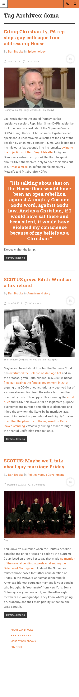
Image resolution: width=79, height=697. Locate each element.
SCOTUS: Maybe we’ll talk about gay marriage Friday (34, 464)
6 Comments (38, 484)
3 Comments (32, 61)
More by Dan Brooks (23, 641)
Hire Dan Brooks (21, 635)
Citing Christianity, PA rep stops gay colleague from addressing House (34, 37)
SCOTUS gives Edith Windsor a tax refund (38, 282)
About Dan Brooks (22, 629)
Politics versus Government (45, 474)
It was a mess (19, 167)
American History (38, 293)
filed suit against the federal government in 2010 (35, 382)
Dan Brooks (15, 51)
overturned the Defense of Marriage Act (35, 373)
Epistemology (36, 51)
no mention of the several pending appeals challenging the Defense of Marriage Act (39, 563)
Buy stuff (17, 647)
